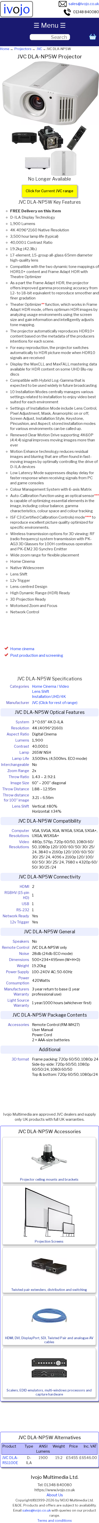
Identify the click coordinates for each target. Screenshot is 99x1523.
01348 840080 (86, 12)
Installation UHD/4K (49, 696)
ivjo (16, 9)
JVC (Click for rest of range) (54, 702)
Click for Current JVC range (49, 191)
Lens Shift (40, 691)
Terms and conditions (54, 1520)
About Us (54, 1495)
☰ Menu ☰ (50, 25)
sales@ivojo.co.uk (84, 4)
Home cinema (22, 649)
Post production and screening (36, 655)
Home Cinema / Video (50, 686)
